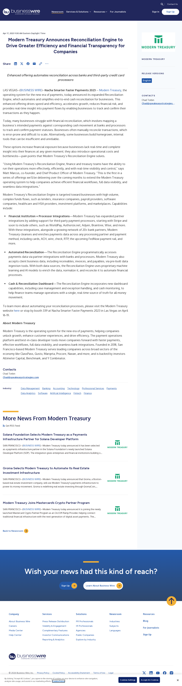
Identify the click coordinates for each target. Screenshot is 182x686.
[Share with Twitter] (21, 63)
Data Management (30, 388)
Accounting (59, 388)
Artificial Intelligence (60, 393)
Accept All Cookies (149, 680)
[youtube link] (158, 673)
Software (42, 393)
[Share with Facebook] (28, 63)
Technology (73, 388)
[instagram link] (171, 673)
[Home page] (21, 12)
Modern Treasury (110, 90)
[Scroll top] (171, 601)
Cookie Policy (58, 681)
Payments (112, 388)
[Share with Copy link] (40, 63)
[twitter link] (144, 673)
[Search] (162, 4)
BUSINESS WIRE (31, 90)
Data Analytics (28, 393)
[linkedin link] (151, 673)
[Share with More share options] (47, 63)
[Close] (178, 680)
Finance (88, 393)
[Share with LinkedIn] (15, 63)
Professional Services (93, 388)
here (17, 310)
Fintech (77, 393)
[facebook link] (164, 673)
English (147, 80)
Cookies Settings (127, 680)
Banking (46, 388)
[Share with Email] (34, 63)
